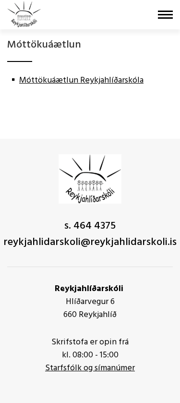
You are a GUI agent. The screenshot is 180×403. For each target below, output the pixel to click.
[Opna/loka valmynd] (165, 14)
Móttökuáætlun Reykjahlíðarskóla (81, 80)
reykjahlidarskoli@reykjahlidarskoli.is (90, 242)
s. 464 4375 (90, 226)
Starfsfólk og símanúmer (90, 368)
